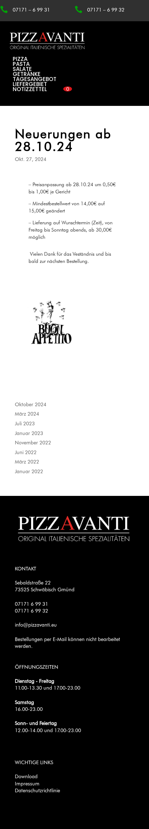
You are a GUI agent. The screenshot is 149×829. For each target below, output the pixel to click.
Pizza (20, 59)
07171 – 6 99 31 (31, 9)
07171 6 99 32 (31, 610)
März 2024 (27, 413)
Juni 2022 (26, 452)
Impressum (27, 783)
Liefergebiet (30, 84)
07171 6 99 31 (31, 603)
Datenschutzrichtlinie (37, 790)
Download (26, 776)
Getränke (27, 74)
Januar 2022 (29, 471)
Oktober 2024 (30, 404)
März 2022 (27, 461)
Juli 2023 (25, 423)
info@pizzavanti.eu (36, 624)
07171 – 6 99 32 (105, 9)
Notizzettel (30, 89)
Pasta (21, 64)
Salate (22, 69)
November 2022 (33, 442)
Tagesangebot (34, 79)
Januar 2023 (29, 433)
